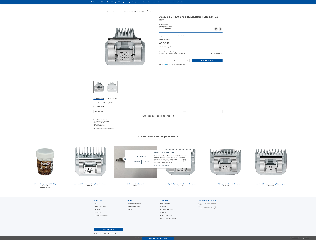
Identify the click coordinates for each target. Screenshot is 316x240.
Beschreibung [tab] (99, 98)
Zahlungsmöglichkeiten (134, 203)
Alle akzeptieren (141, 156)
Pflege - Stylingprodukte (167, 209)
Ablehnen (147, 161)
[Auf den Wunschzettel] (220, 29)
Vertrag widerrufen (108, 229)
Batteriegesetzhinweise (101, 215)
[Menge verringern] (161, 60)
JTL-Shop (306, 238)
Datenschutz (165, 165)
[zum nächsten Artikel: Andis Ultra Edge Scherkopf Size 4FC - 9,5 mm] (217, 11)
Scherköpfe (168, 26)
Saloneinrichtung (165, 203)
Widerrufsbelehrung (100, 206)
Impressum (157, 165)
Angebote (163, 212)
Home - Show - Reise (166, 215)
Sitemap (129, 209)
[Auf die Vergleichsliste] (216, 29)
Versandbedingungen (133, 206)
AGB (96, 203)
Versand (172, 47)
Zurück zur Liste (97, 11)
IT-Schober (295, 238)
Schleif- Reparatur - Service (168, 218)
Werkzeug (163, 206)
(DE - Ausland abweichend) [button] (178, 53)
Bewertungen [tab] (112, 98)
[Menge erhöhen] (188, 60)
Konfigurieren (137, 161)
